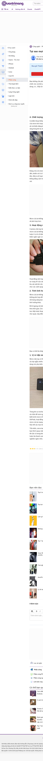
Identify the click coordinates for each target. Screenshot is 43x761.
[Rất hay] (38, 449)
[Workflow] (3, 66)
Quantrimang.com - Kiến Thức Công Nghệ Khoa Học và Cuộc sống (14, 3)
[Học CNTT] (3, 78)
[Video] (3, 90)
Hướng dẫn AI (20, 9)
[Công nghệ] (3, 72)
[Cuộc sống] (3, 96)
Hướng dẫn (23, 743)
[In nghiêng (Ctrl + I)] (40, 611)
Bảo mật (17, 743)
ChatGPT (37, 9)
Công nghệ (36, 46)
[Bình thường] (34, 449)
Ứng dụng (30, 743)
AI (12, 9)
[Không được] (30, 449)
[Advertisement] (14, 119)
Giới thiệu (4, 743)
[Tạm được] (32, 449)
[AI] (3, 48)
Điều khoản (11, 743)
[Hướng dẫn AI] (3, 60)
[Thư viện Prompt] (3, 54)
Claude (29, 9)
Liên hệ (36, 743)
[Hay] (36, 449)
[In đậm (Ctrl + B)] (36, 611)
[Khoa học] (3, 102)
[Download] (3, 84)
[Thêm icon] (32, 611)
